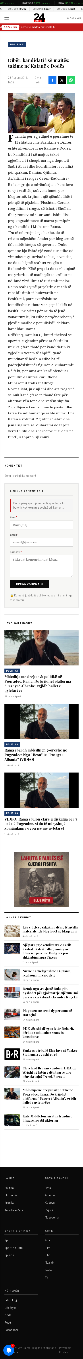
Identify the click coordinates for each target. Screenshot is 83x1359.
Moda (7, 1315)
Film (47, 1247)
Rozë (7, 1322)
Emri (13, 517)
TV (46, 1277)
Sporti (8, 1240)
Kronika (9, 1202)
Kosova (50, 1202)
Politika (16, 44)
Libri (47, 1255)
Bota (48, 1188)
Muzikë (49, 1262)
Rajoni (49, 1210)
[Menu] (7, 18)
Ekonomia (10, 1195)
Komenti (16, 551)
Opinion (9, 1255)
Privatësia (65, 1347)
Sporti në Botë (13, 1247)
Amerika (50, 1195)
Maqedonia (52, 1217)
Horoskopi (11, 1330)
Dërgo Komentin (29, 584)
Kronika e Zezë (13, 1210)
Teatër (49, 1270)
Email (14, 534)
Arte (47, 1240)
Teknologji (10, 1300)
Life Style (10, 1307)
